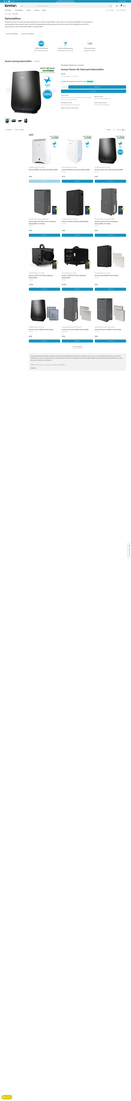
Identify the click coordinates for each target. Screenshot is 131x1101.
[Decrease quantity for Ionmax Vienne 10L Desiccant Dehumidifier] (62, 87)
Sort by (16, 129)
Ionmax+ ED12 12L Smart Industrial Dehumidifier (41, 277)
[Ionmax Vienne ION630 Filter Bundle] (44, 309)
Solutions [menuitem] (37, 10)
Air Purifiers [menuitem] (8, 10)
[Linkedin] (14, 1)
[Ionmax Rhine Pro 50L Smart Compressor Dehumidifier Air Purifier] (44, 201)
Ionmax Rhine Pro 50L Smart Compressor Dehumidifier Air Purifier (42, 223)
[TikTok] (11, 1)
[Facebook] (4, 1)
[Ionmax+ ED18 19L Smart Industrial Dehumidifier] (77, 255)
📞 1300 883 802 (121, 10)
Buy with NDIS (110, 10)
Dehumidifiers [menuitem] (19, 10)
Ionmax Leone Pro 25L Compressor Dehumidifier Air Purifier (106, 223)
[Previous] (8, 90)
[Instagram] (6, 1)
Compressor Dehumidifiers (27, 34)
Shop (10, 13)
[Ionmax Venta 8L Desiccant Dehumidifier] (77, 201)
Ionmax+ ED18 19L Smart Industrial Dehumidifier (74, 277)
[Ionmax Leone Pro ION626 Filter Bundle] (77, 309)
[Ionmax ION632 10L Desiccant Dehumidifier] (44, 149)
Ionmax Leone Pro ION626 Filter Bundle (75, 330)
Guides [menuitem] (44, 10)
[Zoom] (54, 67)
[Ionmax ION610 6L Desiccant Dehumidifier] (77, 149)
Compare (109, 129)
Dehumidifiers (15, 13)
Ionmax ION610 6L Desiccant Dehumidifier (76, 170)
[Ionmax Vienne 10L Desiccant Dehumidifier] (110, 149)
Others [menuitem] (29, 10)
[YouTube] (9, 1)
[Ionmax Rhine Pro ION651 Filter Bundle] (110, 309)
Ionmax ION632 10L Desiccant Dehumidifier (43, 170)
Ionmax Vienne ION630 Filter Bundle (41, 330)
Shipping (68, 76)
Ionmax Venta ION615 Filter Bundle (106, 275)
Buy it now (93, 91)
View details (37, 61)
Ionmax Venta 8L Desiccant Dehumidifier (75, 222)
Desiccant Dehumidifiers (12, 34)
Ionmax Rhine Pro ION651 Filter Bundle (108, 330)
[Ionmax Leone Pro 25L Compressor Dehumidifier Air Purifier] (110, 201)
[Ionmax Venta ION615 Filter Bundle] (110, 255)
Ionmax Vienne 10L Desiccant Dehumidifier (109, 170)
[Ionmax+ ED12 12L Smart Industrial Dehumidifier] (44, 255)
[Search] (111, 6)
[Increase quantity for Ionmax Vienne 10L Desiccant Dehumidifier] (66, 87)
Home (6, 13)
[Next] (54, 90)
